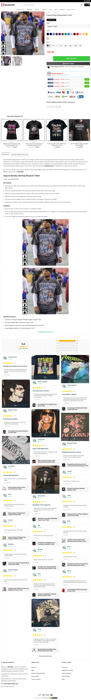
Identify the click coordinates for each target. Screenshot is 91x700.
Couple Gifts (71, 9)
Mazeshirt (21, 172)
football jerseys (49, 166)
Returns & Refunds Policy (38, 673)
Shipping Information (67, 670)
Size (48, 42)
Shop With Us (20, 9)
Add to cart (72, 58)
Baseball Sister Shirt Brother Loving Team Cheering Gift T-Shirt (11, 144)
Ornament (62, 9)
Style (48, 23)
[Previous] (3, 33)
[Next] (42, 33)
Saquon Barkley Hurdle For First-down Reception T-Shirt (20, 328)
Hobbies (44, 9)
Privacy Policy (35, 676)
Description (5, 154)
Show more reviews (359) (45, 656)
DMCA (63, 679)
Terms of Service (35, 679)
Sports (37, 9)
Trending (29, 9)
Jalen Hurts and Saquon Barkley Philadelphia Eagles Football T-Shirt (23, 319)
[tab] (5, 154)
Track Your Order (66, 673)
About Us (33, 667)
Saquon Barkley (71, 102)
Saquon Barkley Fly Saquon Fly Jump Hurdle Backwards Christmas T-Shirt (24, 325)
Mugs (56, 9)
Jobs (50, 9)
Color (48, 30)
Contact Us (65, 667)
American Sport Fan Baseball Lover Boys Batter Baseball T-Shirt (34, 144)
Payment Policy (66, 676)
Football (55, 13)
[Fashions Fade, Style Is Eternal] (8, 4)
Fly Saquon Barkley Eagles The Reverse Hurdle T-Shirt (19, 322)
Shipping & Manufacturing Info (19, 154)
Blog (32, 670)
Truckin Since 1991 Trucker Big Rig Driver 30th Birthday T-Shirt (57, 144)
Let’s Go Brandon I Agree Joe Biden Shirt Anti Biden (79, 144)
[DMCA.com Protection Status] (53, 698)
